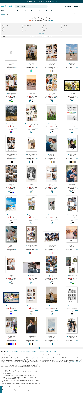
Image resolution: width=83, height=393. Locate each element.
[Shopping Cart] (81, 6)
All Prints (3, 14)
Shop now (52, 1)
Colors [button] (50, 36)
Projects (76, 6)
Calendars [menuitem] (42, 10)
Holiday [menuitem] (3, 10)
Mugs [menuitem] (52, 10)
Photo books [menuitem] (20, 10)
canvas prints (72, 361)
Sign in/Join (68, 6)
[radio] (11, 71)
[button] (11, 52)
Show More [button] (41, 33)
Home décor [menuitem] (34, 10)
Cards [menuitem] (13, 10)
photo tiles (78, 361)
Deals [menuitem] (57, 10)
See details (51, 20)
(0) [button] (68, 14)
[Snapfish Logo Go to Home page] (6, 6)
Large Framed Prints (44, 351)
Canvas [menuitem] (27, 10)
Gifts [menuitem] (47, 10)
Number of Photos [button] (33, 36)
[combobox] (31, 6)
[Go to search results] (45, 6)
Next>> (48, 348)
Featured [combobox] (73, 40)
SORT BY (69, 40)
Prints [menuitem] (8, 10)
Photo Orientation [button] (43, 36)
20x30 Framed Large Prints (12, 351)
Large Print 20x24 (35, 351)
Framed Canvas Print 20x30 (25, 351)
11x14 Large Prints (52, 351)
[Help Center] (79, 6)
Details (15, 67)
